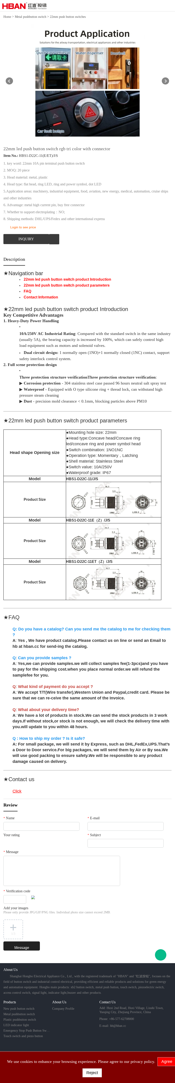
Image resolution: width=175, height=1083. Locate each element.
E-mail (94, 818)
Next (165, 81)
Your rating (11, 835)
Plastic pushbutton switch (19, 1019)
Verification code (16, 891)
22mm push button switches (68, 16)
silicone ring (95, 389)
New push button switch (18, 1008)
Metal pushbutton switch (30, 16)
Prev (9, 81)
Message (10, 852)
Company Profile (63, 1008)
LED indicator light (16, 1025)
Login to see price (23, 227)
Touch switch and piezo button (23, 1036)
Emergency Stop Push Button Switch (26, 1030)
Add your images (57, 910)
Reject (92, 1072)
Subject (94, 835)
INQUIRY (26, 239)
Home (7, 16)
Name (9, 818)
